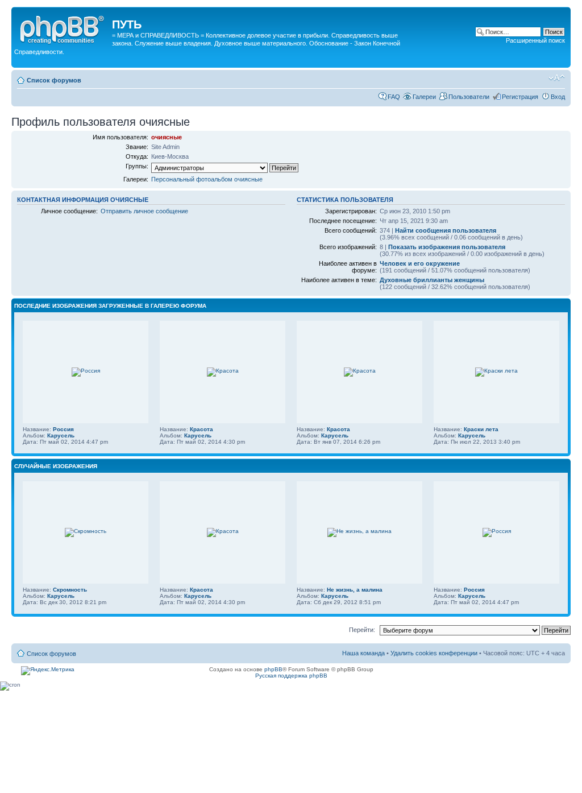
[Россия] (86, 370)
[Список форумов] (63, 28)
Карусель (60, 435)
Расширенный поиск (535, 40)
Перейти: (362, 629)
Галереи (424, 96)
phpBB (273, 669)
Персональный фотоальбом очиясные (207, 179)
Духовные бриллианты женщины (432, 279)
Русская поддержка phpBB (291, 675)
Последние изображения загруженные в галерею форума (110, 306)
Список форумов (54, 80)
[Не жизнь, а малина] (359, 531)
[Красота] (223, 370)
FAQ (394, 96)
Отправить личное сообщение (144, 211)
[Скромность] (85, 531)
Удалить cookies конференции (434, 653)
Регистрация (520, 96)
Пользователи (468, 96)
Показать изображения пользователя (446, 246)
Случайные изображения (55, 466)
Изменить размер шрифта (556, 78)
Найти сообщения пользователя (445, 230)
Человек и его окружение (420, 263)
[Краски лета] (496, 370)
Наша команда (363, 653)
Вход (558, 96)
